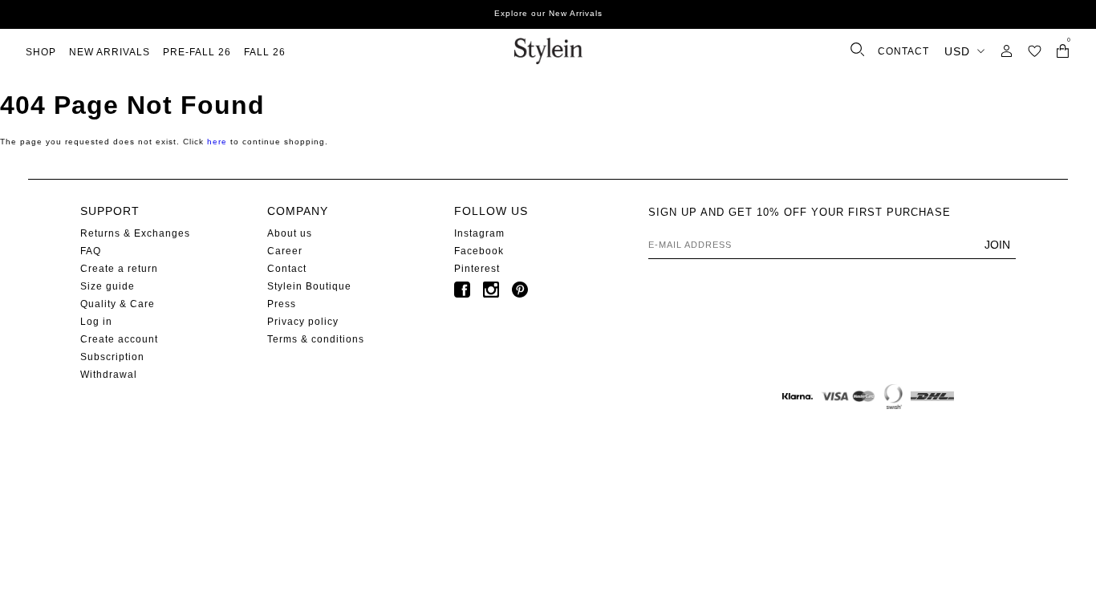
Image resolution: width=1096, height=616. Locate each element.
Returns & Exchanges (135, 233)
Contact (286, 268)
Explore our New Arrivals (548, 13)
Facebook (479, 251)
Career (284, 251)
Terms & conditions (315, 339)
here (217, 141)
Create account (119, 339)
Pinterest (477, 268)
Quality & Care (117, 304)
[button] (1034, 51)
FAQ (90, 251)
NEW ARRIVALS (109, 52)
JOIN (997, 244)
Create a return (119, 268)
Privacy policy (303, 321)
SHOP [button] (41, 52)
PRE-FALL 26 (197, 52)
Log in (96, 321)
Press (281, 304)
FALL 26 (265, 52)
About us (289, 233)
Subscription (112, 357)
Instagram (479, 233)
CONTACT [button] (903, 51)
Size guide (107, 286)
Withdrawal (108, 374)
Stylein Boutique (309, 286)
